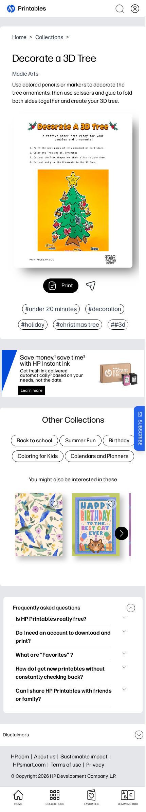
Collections (49, 37)
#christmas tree (77, 324)
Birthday (119, 440)
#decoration (104, 309)
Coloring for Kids (38, 456)
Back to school (34, 440)
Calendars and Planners (99, 456)
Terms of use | (68, 764)
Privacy (95, 764)
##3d (118, 324)
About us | (47, 756)
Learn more (31, 390)
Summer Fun (80, 440)
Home (19, 37)
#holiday (32, 324)
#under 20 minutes (51, 309)
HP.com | (22, 756)
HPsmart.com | (32, 764)
